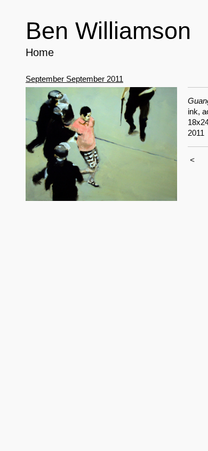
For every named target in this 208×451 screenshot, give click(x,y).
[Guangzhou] (101, 144)
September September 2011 (74, 78)
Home (40, 52)
